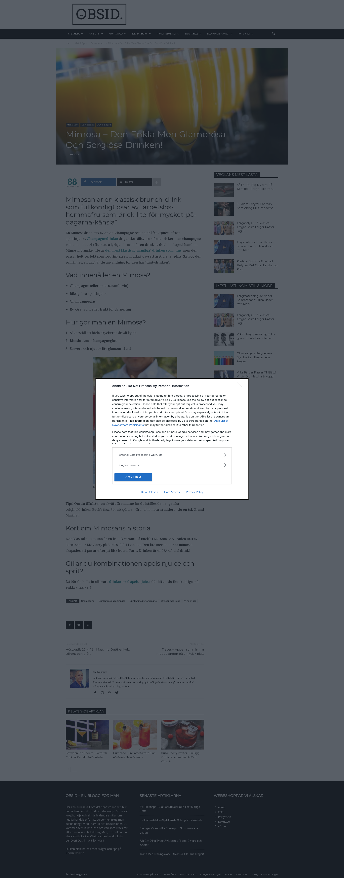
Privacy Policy (194, 492)
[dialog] (172, 439)
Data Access (172, 492)
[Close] (241, 386)
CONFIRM (133, 477)
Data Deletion (149, 492)
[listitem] (172, 455)
